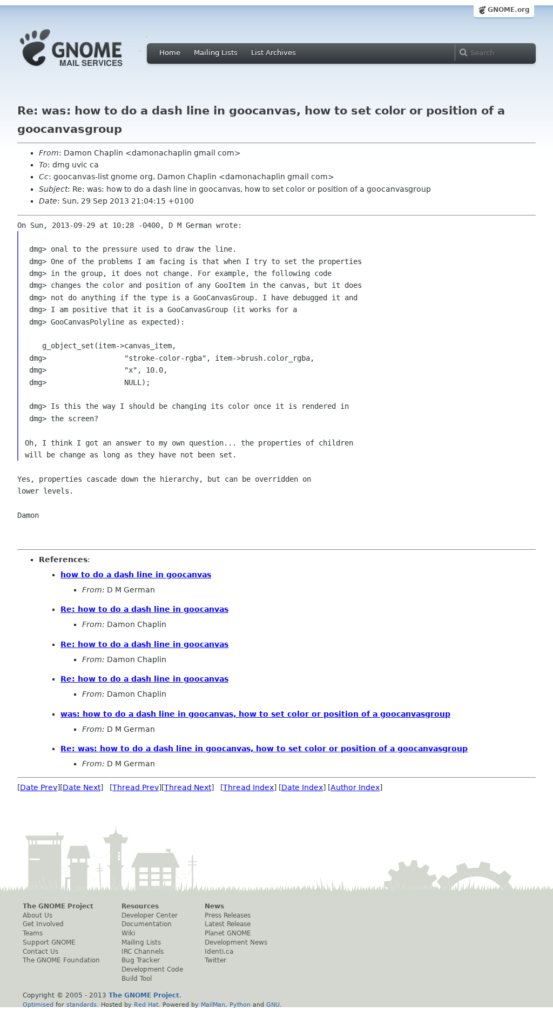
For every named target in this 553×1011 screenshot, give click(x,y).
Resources (140, 906)
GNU (273, 1004)
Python (240, 1004)
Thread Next (187, 787)
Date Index (302, 787)
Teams (33, 933)
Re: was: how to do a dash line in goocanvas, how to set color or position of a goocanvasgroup (264, 748)
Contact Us (40, 951)
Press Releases (228, 915)
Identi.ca (219, 951)
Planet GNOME (228, 933)
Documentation (147, 924)
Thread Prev (135, 787)
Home (169, 53)
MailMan (213, 1004)
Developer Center (150, 915)
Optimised (38, 1004)
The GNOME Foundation (61, 960)
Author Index (355, 787)
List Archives (273, 53)
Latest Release (228, 924)
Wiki (128, 933)
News (214, 906)
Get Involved (43, 924)
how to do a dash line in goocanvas (135, 574)
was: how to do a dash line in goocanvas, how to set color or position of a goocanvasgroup (255, 714)
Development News (236, 942)
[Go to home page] (87, 69)
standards (81, 1004)
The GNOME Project (58, 906)
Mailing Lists (216, 53)
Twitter (215, 960)
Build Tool (137, 978)
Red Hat (146, 1004)
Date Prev (38, 787)
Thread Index (248, 787)
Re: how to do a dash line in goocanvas (144, 609)
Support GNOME (49, 942)
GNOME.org (509, 10)
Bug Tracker (141, 960)
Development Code (152, 969)
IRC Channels (143, 951)
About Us (37, 915)
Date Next (81, 787)
